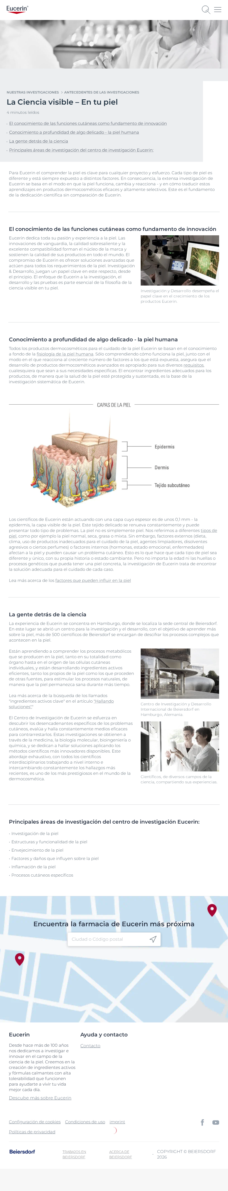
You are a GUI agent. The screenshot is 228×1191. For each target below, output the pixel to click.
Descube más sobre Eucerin (40, 1098)
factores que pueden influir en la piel (93, 580)
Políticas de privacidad (32, 1131)
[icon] (153, 939)
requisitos (194, 365)
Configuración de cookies (35, 1121)
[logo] (17, 10)
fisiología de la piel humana (65, 354)
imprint (117, 1121)
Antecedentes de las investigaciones (101, 92)
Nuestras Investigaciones (33, 92)
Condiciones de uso (85, 1121)
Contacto (90, 1045)
